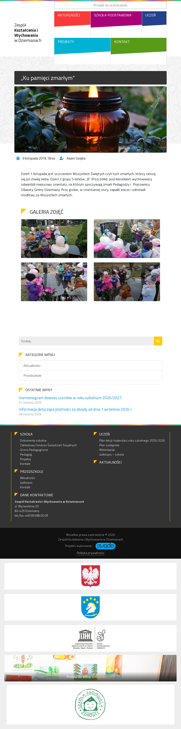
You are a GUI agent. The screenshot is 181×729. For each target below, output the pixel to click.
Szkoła (26, 434)
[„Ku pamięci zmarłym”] (90, 119)
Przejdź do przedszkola (110, 5)
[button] (158, 341)
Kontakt (122, 41)
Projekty (66, 41)
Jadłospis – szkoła (111, 454)
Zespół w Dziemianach (27, 32)
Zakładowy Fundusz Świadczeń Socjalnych (48, 445)
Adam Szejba (76, 158)
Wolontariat (107, 449)
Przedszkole (32, 375)
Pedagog (26, 454)
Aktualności (69, 15)
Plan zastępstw (109, 445)
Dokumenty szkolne (33, 440)
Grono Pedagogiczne (34, 449)
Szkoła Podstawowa (113, 15)
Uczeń (150, 15)
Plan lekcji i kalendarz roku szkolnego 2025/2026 (132, 440)
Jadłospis (26, 482)
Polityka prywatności (90, 552)
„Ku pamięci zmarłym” (48, 77)
